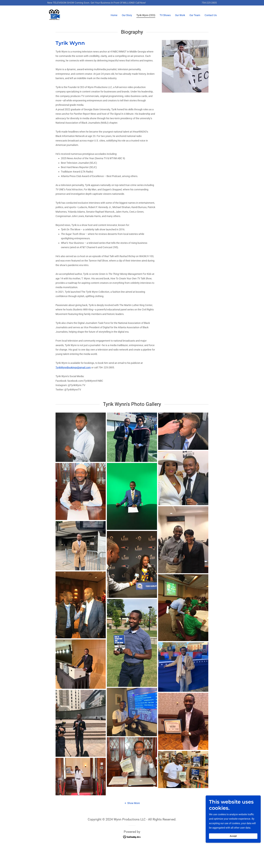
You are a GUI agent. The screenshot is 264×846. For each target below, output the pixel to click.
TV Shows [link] (165, 15)
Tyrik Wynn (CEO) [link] (145, 15)
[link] (54, 14)
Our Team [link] (194, 15)
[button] (132, 803)
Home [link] (114, 15)
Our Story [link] (127, 15)
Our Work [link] (180, 15)
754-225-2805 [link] (209, 2)
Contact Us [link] (211, 15)
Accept (233, 836)
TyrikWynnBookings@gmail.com (73, 367)
